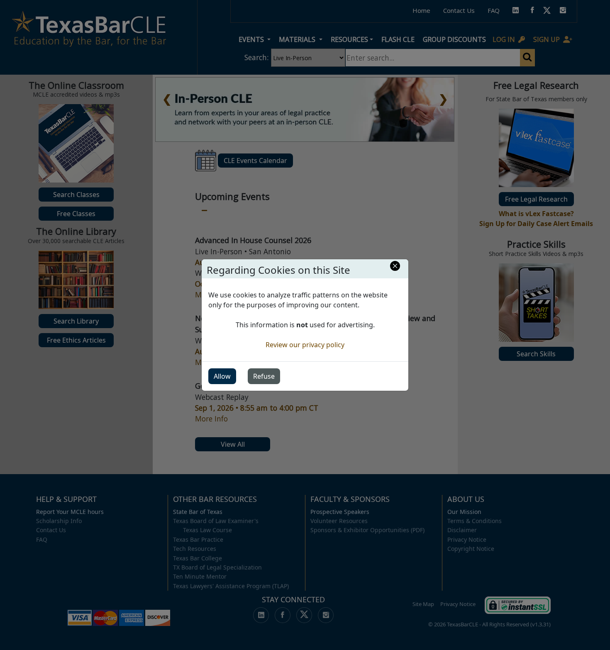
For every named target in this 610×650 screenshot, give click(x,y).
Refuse (264, 376)
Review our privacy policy (305, 344)
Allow (222, 376)
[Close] (395, 266)
